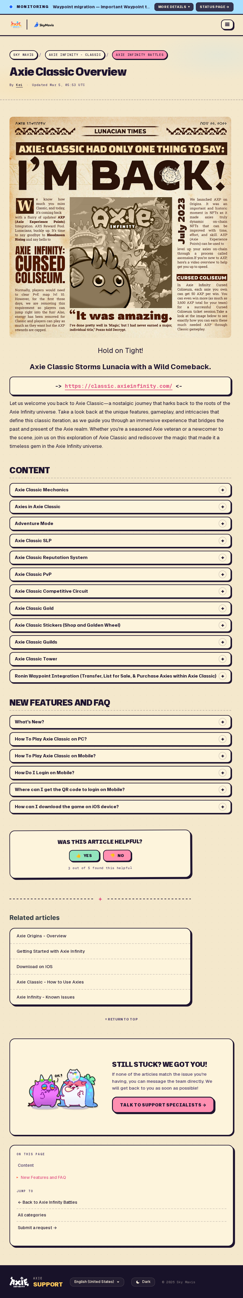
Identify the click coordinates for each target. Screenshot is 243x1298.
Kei (19, 85)
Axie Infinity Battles (140, 55)
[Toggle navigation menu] (227, 25)
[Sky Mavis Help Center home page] (112, 24)
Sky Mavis (23, 55)
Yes (88, 855)
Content (26, 1165)
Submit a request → (37, 1227)
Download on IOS (34, 966)
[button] (120, 490)
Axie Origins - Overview (41, 936)
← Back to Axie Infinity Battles (47, 1202)
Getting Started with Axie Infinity (51, 951)
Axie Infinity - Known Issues (46, 997)
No (121, 855)
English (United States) (94, 1281)
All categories (32, 1215)
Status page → (215, 6)
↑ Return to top (121, 1019)
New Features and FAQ (43, 1177)
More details (174, 6)
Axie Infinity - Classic (75, 55)
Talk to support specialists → (163, 1105)
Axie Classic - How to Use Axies (50, 982)
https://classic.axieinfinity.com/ (118, 386)
